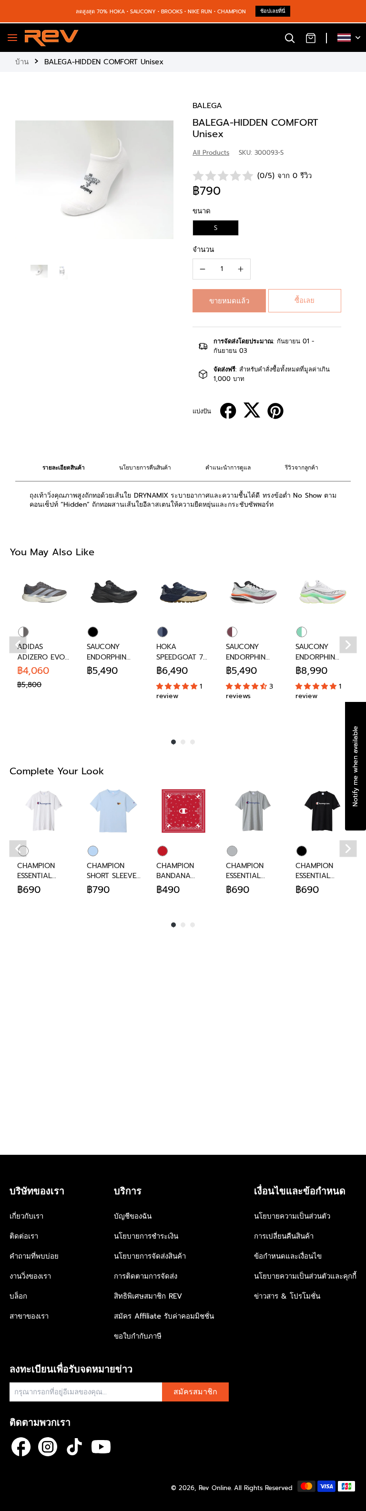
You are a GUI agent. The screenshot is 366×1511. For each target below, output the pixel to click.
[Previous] (18, 645)
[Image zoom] (94, 179)
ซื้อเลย (305, 300)
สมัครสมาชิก (195, 1392)
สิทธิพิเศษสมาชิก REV (148, 1296)
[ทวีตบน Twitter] (252, 410)
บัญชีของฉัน (133, 1216)
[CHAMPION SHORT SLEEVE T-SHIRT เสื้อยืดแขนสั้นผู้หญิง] (114, 811)
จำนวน (203, 249)
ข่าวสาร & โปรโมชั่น (287, 1296)
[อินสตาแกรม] (47, 1447)
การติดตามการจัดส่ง (145, 1276)
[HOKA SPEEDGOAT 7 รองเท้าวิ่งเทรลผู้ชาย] (183, 592)
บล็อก (18, 1296)
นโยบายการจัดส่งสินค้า (150, 1256)
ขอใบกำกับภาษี (138, 1336)
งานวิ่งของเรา (30, 1276)
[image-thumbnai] (39, 271)
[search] (289, 38)
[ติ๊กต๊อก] (74, 1447)
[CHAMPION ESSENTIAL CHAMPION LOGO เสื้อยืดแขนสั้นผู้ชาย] (44, 811)
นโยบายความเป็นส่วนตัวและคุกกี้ (305, 1276)
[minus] (202, 269)
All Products (211, 152)
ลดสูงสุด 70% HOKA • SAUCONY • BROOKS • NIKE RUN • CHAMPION (161, 12)
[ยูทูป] (101, 1447)
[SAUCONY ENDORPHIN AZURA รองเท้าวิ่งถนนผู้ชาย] (114, 592)
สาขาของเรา (29, 1316)
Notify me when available (355, 765)
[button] (229, 300)
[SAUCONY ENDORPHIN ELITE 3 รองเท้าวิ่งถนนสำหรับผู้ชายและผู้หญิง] (322, 592)
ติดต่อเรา (24, 1236)
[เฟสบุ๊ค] (21, 1447)
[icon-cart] (310, 38)
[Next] (348, 645)
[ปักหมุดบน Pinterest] (275, 410)
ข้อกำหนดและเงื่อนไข (288, 1256)
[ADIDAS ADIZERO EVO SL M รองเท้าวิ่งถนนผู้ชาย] (44, 592)
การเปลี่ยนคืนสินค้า (284, 1236)
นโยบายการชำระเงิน (146, 1236)
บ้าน (22, 62)
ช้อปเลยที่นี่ (272, 11)
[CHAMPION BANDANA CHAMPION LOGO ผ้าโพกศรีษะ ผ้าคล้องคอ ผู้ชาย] (183, 811)
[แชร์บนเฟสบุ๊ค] (228, 410)
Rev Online (215, 1487)
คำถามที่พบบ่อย (34, 1256)
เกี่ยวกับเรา (26, 1216)
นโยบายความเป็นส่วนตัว (292, 1216)
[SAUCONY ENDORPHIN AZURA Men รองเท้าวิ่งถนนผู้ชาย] (253, 592)
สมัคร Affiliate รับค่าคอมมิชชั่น (164, 1316)
